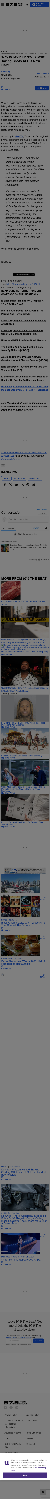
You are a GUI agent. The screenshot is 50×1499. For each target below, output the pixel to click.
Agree (25, 1475)
